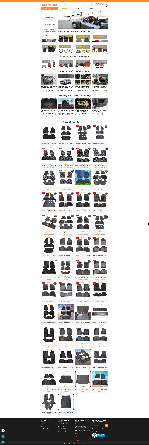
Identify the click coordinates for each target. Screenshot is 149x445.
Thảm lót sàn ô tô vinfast (74, 122)
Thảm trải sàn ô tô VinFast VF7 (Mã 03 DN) (83, 210)
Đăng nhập (100, 1)
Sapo (85, 443)
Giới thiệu (91, 8)
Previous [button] (41, 84)
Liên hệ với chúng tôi (45, 428)
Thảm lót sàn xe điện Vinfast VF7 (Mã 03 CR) (67, 165)
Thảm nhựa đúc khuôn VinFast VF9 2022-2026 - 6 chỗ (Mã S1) (88, 367)
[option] (83, 19)
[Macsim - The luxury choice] (49, 4)
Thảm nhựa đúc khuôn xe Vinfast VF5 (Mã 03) (101, 344)
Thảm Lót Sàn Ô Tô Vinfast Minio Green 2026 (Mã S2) (51, 143)
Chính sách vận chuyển (62, 423)
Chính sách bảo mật (62, 429)
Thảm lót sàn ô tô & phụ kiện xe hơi (74, 31)
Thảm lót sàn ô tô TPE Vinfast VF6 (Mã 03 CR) (101, 165)
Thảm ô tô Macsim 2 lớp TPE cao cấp (48, 12)
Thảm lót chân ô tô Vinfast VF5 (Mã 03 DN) (83, 232)
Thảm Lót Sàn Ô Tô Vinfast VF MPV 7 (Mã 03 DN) (102, 143)
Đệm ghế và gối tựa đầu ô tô (48, 35)
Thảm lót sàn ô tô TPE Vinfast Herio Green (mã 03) (68, 255)
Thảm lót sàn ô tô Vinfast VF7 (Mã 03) (65, 344)
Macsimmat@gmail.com (79, 437)
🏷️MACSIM (49, 164)
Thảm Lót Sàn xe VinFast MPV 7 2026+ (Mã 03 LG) (85, 143)
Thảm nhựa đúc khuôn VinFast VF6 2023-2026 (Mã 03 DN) (53, 232)
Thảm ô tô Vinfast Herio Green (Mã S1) (48, 277)
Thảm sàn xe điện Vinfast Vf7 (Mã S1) (49, 389)
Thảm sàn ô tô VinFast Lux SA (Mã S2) (49, 412)
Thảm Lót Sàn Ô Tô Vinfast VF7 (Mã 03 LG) (83, 277)
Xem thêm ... (45, 37)
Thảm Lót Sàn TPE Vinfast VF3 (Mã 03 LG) (100, 300)
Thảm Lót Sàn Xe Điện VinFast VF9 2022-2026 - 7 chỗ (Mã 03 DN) (105, 188)
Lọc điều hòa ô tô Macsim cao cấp (49, 29)
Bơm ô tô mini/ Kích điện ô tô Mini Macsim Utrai (49, 32)
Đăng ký (106, 1)
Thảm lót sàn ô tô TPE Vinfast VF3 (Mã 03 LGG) (67, 300)
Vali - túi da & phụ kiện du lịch (74, 56)
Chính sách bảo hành (62, 428)
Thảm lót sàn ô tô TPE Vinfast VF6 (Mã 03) (83, 344)
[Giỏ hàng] (106, 6)
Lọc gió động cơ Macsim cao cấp (49, 26)
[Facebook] (75, 440)
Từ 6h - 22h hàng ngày (96, 4)
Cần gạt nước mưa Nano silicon (48, 24)
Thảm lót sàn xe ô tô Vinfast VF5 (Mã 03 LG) (50, 300)
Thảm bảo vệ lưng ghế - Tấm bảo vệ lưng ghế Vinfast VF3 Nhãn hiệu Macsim (90, 322)
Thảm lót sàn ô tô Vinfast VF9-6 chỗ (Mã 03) (50, 322)
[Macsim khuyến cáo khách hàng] (83, 19)
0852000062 (104, 4)
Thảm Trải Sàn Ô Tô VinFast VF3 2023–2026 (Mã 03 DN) (103, 210)
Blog (103, 8)
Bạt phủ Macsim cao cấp (47, 19)
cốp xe (66, 388)
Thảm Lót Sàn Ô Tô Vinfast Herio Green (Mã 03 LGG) (102, 255)
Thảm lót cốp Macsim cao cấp (48, 17)
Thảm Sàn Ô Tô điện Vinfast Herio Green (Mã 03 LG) (85, 255)
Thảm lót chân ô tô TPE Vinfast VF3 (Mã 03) (50, 367)
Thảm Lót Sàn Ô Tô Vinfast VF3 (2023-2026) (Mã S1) (102, 367)
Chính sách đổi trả (61, 426)
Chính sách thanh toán (62, 425)
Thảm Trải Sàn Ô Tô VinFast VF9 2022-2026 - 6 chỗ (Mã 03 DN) (71, 232)
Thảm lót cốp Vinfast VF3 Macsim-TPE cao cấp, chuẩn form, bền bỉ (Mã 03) (107, 322)
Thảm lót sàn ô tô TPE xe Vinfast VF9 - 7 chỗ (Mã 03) (51, 344)
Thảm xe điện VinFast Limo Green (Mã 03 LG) (101, 232)
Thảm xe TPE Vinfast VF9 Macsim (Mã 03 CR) (50, 188)
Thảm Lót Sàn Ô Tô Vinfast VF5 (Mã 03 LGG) (101, 277)
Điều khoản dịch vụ (62, 431)
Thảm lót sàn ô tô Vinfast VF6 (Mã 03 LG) (83, 300)
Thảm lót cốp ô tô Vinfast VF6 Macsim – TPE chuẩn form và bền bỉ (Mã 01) (90, 389)
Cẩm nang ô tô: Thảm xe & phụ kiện (74, 96)
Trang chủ (64, 8)
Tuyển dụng (43, 426)
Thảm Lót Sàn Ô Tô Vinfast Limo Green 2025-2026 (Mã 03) (53, 255)
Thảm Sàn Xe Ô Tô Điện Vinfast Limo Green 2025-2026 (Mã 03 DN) (54, 210)
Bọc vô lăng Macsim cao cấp (48, 22)
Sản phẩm (78, 8)
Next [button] (108, 84)
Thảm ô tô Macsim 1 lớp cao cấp (48, 14)
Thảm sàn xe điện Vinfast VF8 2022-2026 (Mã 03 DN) (69, 210)
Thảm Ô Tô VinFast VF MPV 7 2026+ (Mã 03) (67, 143)
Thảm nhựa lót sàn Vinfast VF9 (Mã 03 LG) (66, 277)
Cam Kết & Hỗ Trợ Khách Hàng (74, 71)
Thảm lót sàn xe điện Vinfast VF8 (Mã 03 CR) (50, 165)
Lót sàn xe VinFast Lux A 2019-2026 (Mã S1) (67, 367)
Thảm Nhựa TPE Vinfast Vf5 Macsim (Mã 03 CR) (68, 188)
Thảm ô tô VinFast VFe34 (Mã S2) (100, 389)
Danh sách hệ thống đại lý (46, 429)
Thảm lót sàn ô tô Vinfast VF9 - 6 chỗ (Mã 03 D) (67, 322)
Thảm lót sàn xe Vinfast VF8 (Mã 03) (83, 188)
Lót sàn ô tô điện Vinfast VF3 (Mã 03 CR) (83, 165)
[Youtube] (78, 440)
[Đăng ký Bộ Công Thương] (98, 435)
